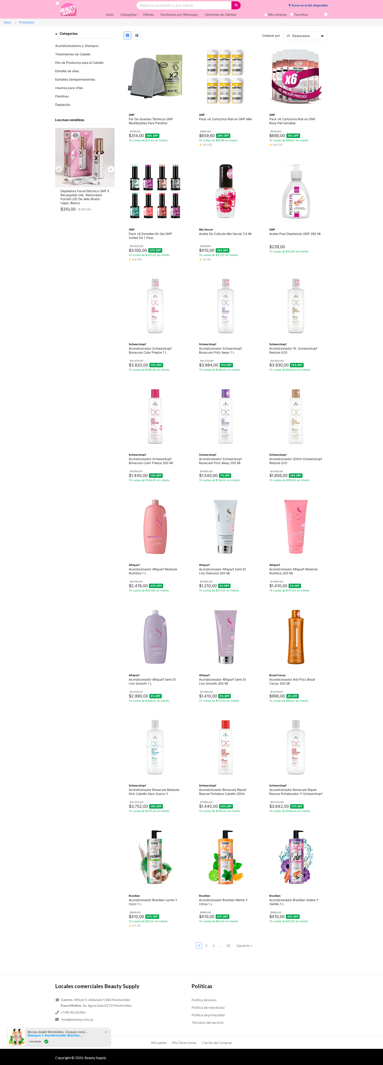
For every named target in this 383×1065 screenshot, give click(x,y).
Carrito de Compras (217, 1042)
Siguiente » (244, 945)
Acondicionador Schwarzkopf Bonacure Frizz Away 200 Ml (220, 461)
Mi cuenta (158, 1042)
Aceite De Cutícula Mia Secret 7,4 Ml (225, 234)
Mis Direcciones (184, 1042)
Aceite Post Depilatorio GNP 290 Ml (294, 234)
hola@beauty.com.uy (77, 1019)
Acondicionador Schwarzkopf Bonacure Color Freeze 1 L (150, 350)
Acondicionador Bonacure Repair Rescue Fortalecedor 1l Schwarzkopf (295, 792)
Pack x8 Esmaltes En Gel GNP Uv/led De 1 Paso (150, 236)
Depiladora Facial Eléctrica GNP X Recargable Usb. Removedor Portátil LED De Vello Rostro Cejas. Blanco (85, 197)
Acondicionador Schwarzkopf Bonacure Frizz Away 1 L (220, 350)
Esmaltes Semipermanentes (75, 79)
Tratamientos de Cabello (72, 54)
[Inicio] (57, 9)
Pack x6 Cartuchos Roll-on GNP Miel (225, 119)
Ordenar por (271, 35)
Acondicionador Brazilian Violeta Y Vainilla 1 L (294, 902)
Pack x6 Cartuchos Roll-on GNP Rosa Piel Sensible (292, 121)
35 (228, 945)
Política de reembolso (208, 1007)
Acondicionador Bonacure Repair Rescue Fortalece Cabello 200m (222, 792)
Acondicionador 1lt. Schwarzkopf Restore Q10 (293, 350)
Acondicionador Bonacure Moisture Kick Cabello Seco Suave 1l (154, 792)
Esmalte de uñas (67, 71)
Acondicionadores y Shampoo (76, 46)
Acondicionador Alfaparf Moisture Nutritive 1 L (153, 571)
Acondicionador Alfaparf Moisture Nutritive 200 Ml (293, 571)
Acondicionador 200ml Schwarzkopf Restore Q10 (295, 461)
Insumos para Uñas (69, 88)
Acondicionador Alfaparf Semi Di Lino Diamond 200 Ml (222, 571)
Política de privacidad (208, 1015)
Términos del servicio (208, 1022)
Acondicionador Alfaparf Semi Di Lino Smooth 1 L (152, 681)
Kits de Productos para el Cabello (79, 62)
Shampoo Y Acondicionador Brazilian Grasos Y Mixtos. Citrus (55, 1035)
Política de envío (204, 1000)
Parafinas (62, 96)
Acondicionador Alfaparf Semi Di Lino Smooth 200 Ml (222, 681)
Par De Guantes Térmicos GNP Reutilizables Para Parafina (151, 121)
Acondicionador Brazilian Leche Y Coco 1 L (153, 902)
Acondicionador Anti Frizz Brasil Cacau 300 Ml (292, 681)
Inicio (7, 22)
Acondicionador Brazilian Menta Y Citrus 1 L (223, 902)
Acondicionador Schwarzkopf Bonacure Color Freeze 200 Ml (151, 461)
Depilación (62, 104)
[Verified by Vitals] (46, 1042)
